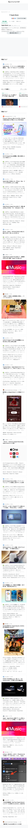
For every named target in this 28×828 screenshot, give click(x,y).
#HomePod (18, 173)
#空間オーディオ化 (19, 793)
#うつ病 (4, 329)
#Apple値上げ (18, 285)
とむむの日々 (7, 800)
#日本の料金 (5, 224)
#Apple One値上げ (16, 287)
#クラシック (5, 668)
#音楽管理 (13, 147)
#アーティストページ (18, 495)
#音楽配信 (9, 746)
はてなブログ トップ (6, 11)
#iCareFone (18, 147)
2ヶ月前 (11, 338)
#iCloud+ (20, 471)
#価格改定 (13, 195)
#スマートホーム (21, 577)
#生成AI (4, 82)
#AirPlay (4, 577)
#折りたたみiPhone (13, 536)
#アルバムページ (6, 497)
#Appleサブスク (11, 288)
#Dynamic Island (6, 538)
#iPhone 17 (9, 246)
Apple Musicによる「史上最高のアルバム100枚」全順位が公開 (9, 95)
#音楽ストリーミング (11, 82)
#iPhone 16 (15, 246)
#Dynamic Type (6, 357)
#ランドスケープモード (12, 534)
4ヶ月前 (10, 752)
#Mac (21, 195)
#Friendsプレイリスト (13, 172)
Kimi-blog (6, 752)
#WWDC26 (12, 707)
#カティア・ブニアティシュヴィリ (10, 669)
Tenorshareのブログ (8, 116)
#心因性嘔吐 (9, 329)
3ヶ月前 (11, 545)
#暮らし (16, 331)
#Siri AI (8, 577)
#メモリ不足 (5, 199)
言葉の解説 (4, 21)
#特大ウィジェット (7, 173)
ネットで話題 (11, 21)
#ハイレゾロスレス (18, 354)
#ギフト (20, 331)
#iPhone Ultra (6, 536)
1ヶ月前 (14, 116)
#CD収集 (10, 668)
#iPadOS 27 (9, 471)
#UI (18, 497)
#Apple (4, 195)
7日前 (11, 64)
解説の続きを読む (13, 32)
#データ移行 (5, 148)
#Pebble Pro (5, 331)
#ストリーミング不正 (14, 84)
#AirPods (11, 249)
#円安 (19, 197)
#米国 (10, 224)
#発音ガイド (21, 170)
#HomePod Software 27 (8, 575)
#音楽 (22, 329)
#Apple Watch (6, 249)
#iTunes (8, 147)
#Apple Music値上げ (7, 287)
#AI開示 (20, 84)
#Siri (17, 613)
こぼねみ (6, 254)
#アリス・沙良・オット (8, 671)
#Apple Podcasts (17, 356)
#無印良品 (5, 332)
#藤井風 (4, 432)
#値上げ (8, 195)
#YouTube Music (6, 381)
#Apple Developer (12, 710)
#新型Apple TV (16, 359)
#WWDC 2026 (6, 615)
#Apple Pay (5, 616)
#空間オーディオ (10, 793)
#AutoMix (21, 172)
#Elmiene (5, 434)
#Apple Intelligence (11, 613)
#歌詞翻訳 (16, 170)
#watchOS (12, 383)
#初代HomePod (14, 577)
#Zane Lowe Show (17, 432)
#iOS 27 (11, 170)
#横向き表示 (5, 172)
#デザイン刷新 (14, 497)
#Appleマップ (11, 616)
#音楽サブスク (6, 666)
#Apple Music (6, 80)
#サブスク (15, 197)
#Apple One (11, 220)
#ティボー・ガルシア (17, 671)
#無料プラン (12, 745)
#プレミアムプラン (19, 745)
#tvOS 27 (5, 354)
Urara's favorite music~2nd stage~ (11, 390)
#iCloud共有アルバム (7, 618)
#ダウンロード (6, 383)
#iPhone (4, 147)
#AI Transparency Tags (18, 80)
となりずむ (7, 64)
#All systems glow (15, 709)
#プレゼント (11, 331)
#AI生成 (11, 80)
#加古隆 (15, 668)
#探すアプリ (17, 616)
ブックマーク (5, 93)
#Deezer (22, 82)
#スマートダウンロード (8, 359)
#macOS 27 (15, 471)
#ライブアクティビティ (15, 538)
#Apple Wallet (19, 615)
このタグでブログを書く (21, 18)
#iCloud (11, 197)
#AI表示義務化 (6, 84)
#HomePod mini (11, 574)
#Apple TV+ (17, 220)
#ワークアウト (10, 384)
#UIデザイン (5, 539)
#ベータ (21, 497)
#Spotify (18, 82)
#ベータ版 (11, 539)
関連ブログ (18, 21)
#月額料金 (14, 222)
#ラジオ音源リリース (11, 434)
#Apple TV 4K (11, 354)
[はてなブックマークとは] (9, 89)
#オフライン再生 (20, 381)
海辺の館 (6, 623)
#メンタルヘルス (16, 329)
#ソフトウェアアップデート (16, 357)
